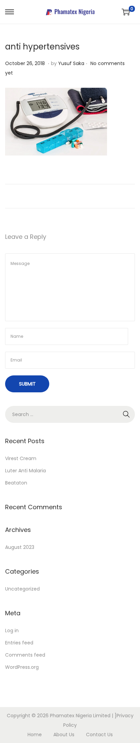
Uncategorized (22, 588)
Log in (12, 630)
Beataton (16, 482)
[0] (126, 12)
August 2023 (19, 547)
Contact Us (99, 734)
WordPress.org (22, 667)
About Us (63, 734)
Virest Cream (20, 458)
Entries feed (19, 642)
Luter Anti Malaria (25, 470)
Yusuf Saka (71, 63)
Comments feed (25, 655)
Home (35, 734)
